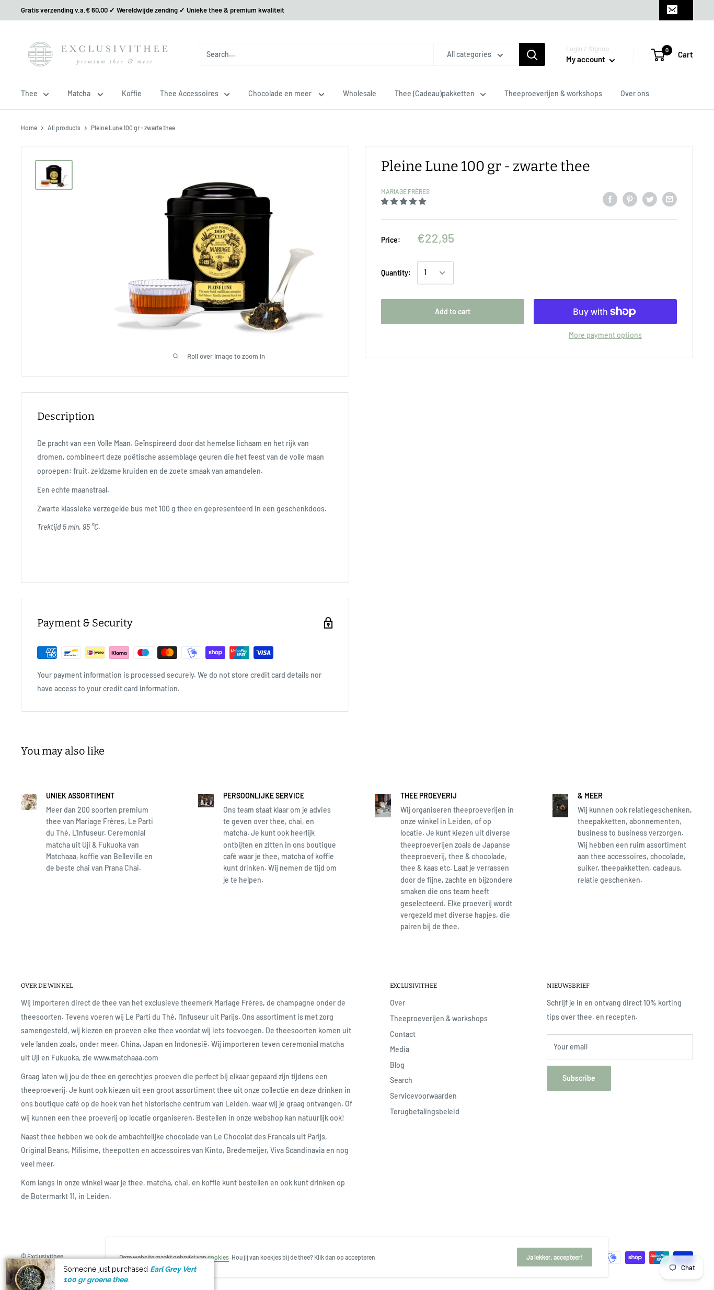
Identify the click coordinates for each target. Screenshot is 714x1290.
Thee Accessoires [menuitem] (189, 93)
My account (586, 59)
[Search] (532, 54)
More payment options (605, 334)
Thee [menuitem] (29, 93)
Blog (397, 1064)
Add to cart (452, 311)
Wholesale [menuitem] (359, 93)
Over (397, 1002)
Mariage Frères (405, 191)
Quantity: (396, 272)
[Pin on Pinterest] (630, 198)
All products (64, 127)
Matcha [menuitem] (79, 93)
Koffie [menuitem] (132, 93)
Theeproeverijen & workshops (439, 1018)
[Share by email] (669, 198)
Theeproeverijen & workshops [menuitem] (553, 93)
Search (401, 1080)
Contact (403, 1034)
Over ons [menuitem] (634, 93)
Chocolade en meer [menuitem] (280, 93)
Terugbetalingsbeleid (424, 1111)
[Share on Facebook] (610, 198)
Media (399, 1049)
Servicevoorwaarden (423, 1095)
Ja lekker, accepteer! (554, 1257)
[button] (404, 201)
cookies (218, 1257)
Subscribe (578, 1078)
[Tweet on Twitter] (649, 198)
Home (29, 127)
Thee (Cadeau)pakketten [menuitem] (435, 93)
